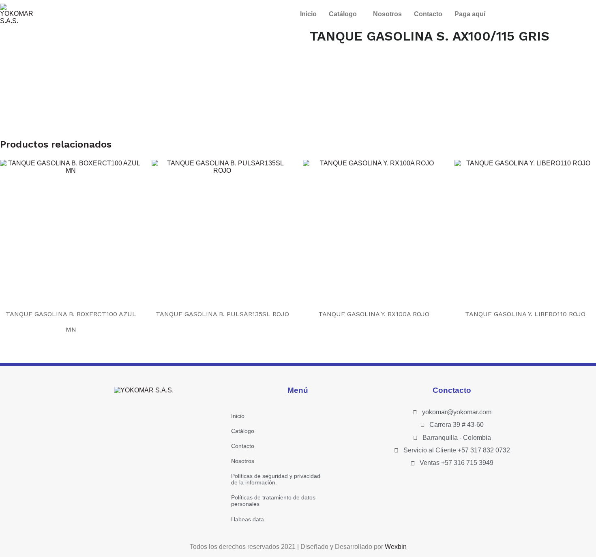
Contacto (428, 14)
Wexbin (396, 546)
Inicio (308, 14)
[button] (345, 14)
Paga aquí (470, 14)
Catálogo (343, 14)
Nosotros (387, 14)
